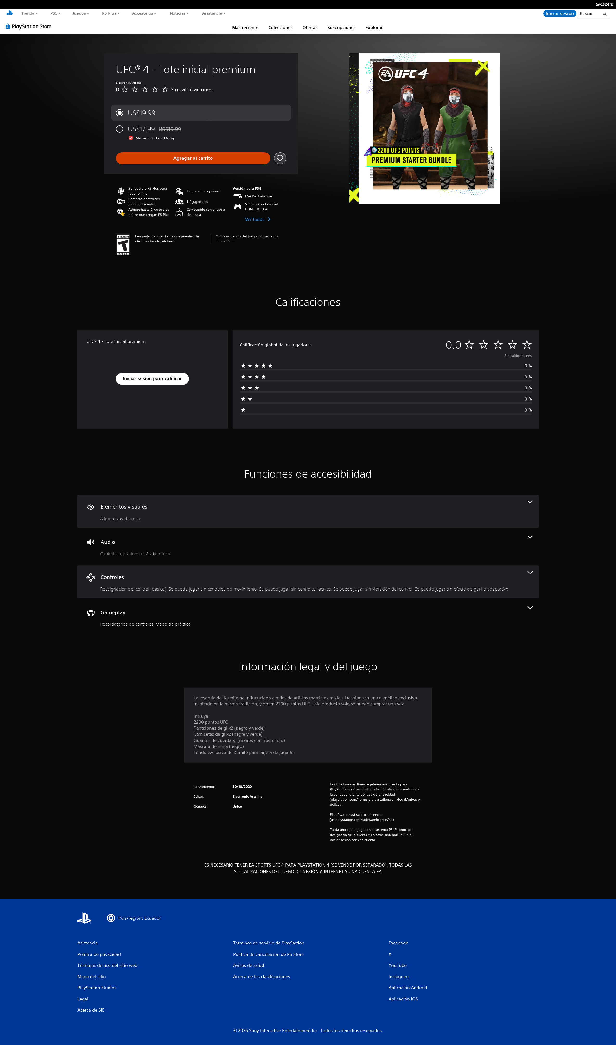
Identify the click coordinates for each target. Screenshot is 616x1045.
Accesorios (142, 13)
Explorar (374, 27)
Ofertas (310, 27)
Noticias (178, 13)
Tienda (27, 13)
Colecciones (280, 27)
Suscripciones (341, 27)
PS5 (54, 13)
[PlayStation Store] (30, 26)
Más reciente (245, 27)
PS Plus (109, 13)
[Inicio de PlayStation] (10, 13)
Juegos (79, 13)
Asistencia (212, 13)
